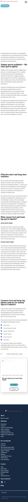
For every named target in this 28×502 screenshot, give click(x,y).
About (2, 415)
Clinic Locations (5, 470)
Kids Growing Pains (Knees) (7, 449)
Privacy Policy (4, 492)
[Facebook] (2, 482)
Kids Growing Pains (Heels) (7, 447)
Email (2, 474)
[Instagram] (5, 482)
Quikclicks (5, 498)
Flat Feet (3, 445)
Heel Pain (3, 444)
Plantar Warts (4, 458)
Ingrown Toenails (5, 451)
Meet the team (5, 418)
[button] (25, 2)
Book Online (4, 468)
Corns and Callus (5, 459)
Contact (3, 464)
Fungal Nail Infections (6, 456)
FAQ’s (2, 467)
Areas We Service (5, 475)
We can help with (6, 441)
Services (3, 421)
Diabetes (3, 454)
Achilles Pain (4, 452)
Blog (2, 485)
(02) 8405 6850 (4, 472)
